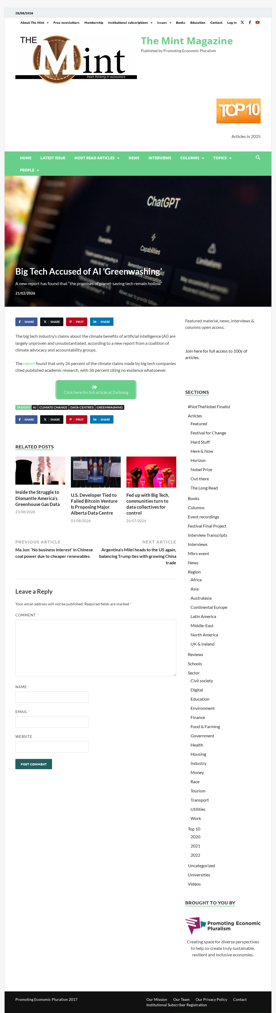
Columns (189, 157)
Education (197, 22)
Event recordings (203, 516)
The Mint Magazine (187, 40)
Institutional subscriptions (128, 22)
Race (195, 781)
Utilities (198, 809)
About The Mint (32, 22)
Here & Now (202, 451)
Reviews (195, 654)
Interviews (160, 157)
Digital (197, 689)
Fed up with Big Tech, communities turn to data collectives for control (147, 504)
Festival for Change (208, 432)
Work (196, 818)
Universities (199, 874)
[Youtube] (257, 22)
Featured (199, 423)
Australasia (201, 597)
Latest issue (52, 157)
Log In (232, 22)
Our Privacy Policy (211, 999)
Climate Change (53, 407)
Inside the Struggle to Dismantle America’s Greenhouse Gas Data (37, 498)
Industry (198, 763)
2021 (195, 845)
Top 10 (194, 828)
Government (202, 735)
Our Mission (156, 999)
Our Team (181, 999)
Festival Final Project (207, 525)
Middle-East (202, 625)
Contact (216, 22)
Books (180, 22)
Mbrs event (198, 553)
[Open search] (258, 157)
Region (194, 571)
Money (197, 772)
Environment (203, 708)
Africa (196, 579)
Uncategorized (201, 865)
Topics (220, 157)
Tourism (198, 790)
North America (204, 634)
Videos (194, 883)
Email (22, 712)
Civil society (202, 680)
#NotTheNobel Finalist (209, 406)
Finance (198, 717)
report (29, 363)
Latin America (203, 616)
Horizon (198, 460)
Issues (162, 22)
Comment (27, 615)
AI (34, 407)
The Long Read (204, 487)
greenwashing (109, 407)
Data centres (82, 407)
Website (23, 736)
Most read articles (94, 157)
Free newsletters (66, 22)
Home (25, 157)
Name (22, 687)
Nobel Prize (201, 469)
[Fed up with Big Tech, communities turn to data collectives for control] (151, 473)
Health (197, 744)
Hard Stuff (200, 441)
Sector (194, 672)
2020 (195, 836)
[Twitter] (242, 22)
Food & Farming (205, 726)
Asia (195, 588)
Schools (195, 663)
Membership (93, 22)
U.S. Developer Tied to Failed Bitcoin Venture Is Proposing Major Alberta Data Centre (94, 504)
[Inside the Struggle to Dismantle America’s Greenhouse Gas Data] (40, 472)
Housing (198, 754)
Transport (200, 799)
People (27, 169)
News (134, 157)
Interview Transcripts (207, 535)
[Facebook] (250, 22)
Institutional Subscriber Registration (176, 1004)
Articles (195, 415)
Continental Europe (209, 607)
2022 (195, 854)
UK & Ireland (203, 643)
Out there (200, 478)
